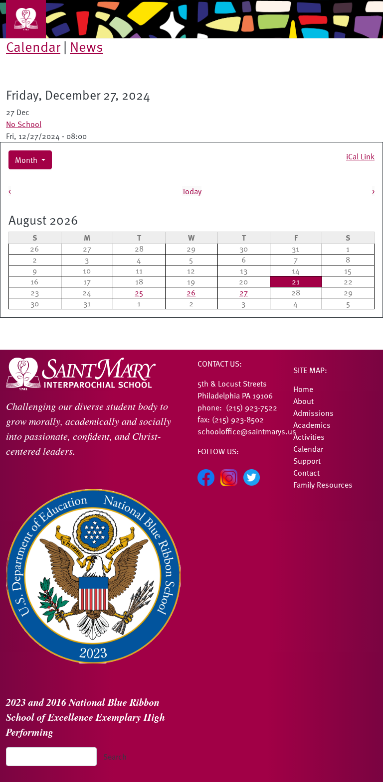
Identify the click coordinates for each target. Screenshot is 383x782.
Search (115, 757)
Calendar (33, 46)
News (86, 46)
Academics (312, 425)
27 (243, 292)
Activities (309, 437)
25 (139, 292)
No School (23, 124)
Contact (306, 473)
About (303, 401)
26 (191, 292)
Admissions (313, 413)
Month (27, 160)
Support (307, 461)
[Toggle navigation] (26, 19)
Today (191, 191)
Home (303, 389)
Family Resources (323, 485)
